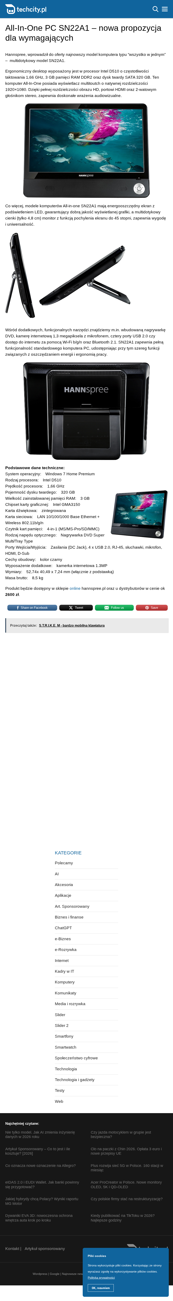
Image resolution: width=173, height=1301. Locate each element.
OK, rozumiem (101, 1288)
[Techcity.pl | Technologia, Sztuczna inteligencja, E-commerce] (25, 9)
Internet (62, 960)
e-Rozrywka (66, 949)
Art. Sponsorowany (72, 906)
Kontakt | (13, 1248)
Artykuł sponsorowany (45, 1248)
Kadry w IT (64, 971)
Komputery (65, 982)
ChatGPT (63, 928)
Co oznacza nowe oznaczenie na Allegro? (40, 1166)
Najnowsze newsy (74, 1273)
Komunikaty (65, 993)
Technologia (66, 1069)
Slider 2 (62, 1025)
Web (59, 1101)
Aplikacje (63, 895)
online (75, 588)
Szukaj (155, 9)
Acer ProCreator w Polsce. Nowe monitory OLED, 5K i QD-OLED (126, 1184)
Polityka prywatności (101, 1277)
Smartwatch (65, 1047)
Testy (60, 1090)
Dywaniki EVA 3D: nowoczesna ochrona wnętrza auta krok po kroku (39, 1217)
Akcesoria (64, 884)
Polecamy (64, 863)
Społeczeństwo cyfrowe (76, 1058)
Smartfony (64, 1036)
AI (57, 874)
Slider (60, 1015)
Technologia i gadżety (75, 1079)
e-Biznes (63, 939)
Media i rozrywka (70, 1004)
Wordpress (40, 1273)
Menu (165, 9)
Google (55, 1273)
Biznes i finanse (69, 917)
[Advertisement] (68, 670)
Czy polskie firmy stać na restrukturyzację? (127, 1199)
